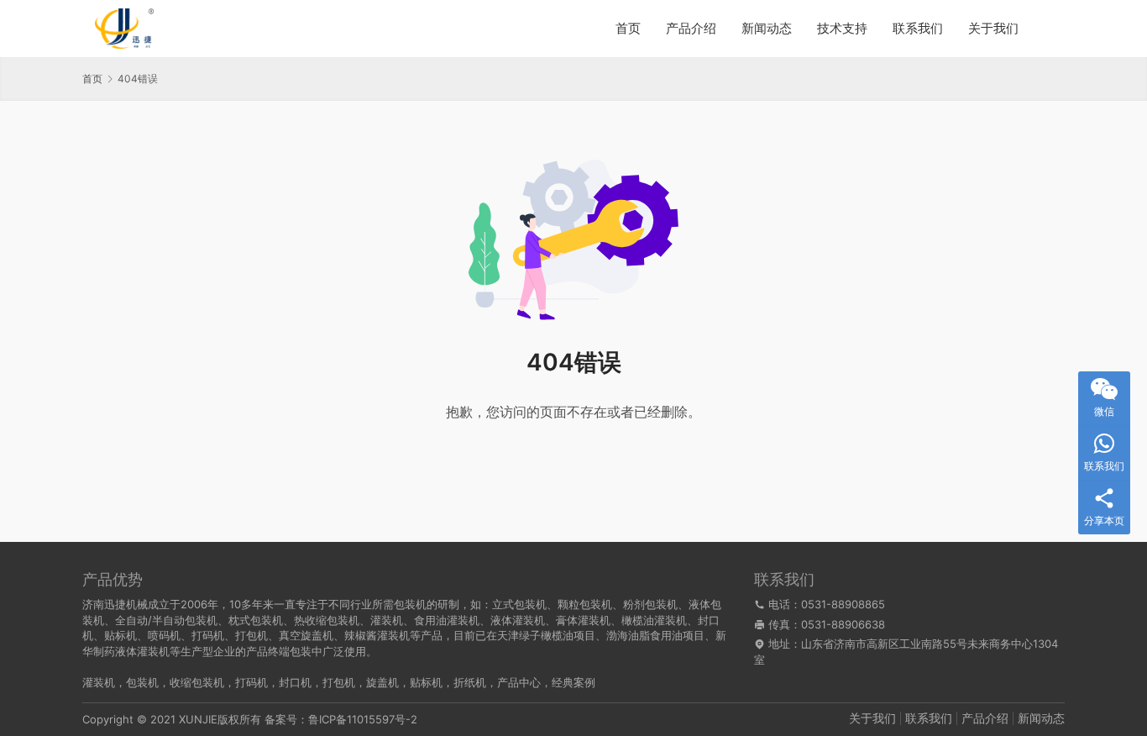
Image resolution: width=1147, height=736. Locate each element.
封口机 (295, 682)
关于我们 (993, 28)
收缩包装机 (197, 682)
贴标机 (426, 682)
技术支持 (842, 28)
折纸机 (469, 682)
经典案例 (573, 682)
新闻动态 (766, 28)
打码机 (251, 682)
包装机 (142, 682)
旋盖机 (382, 682)
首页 (628, 28)
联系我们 (918, 28)
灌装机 (98, 682)
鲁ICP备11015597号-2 (362, 719)
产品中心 (519, 682)
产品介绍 (691, 28)
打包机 (338, 682)
